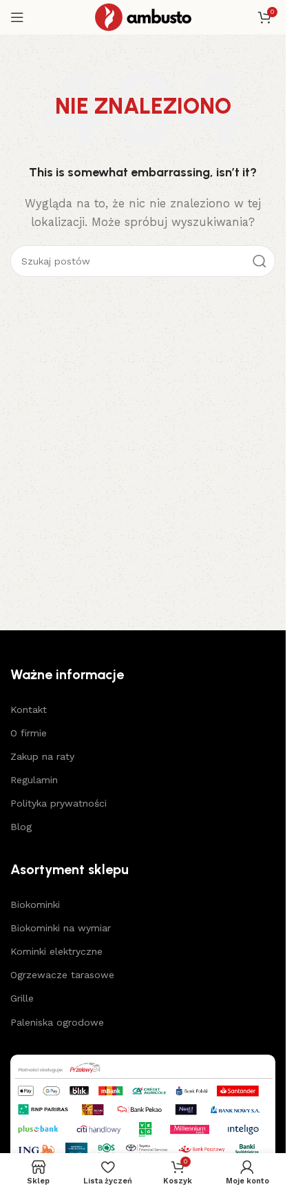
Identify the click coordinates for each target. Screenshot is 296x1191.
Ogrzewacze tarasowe (62, 974)
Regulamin (34, 779)
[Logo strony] (143, 16)
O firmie (28, 732)
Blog (21, 826)
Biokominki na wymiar (60, 927)
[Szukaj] (259, 261)
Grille (22, 998)
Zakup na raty (42, 756)
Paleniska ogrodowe (57, 1022)
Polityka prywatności (58, 803)
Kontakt (28, 709)
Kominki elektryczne (56, 951)
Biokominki (35, 904)
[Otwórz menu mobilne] (17, 17)
